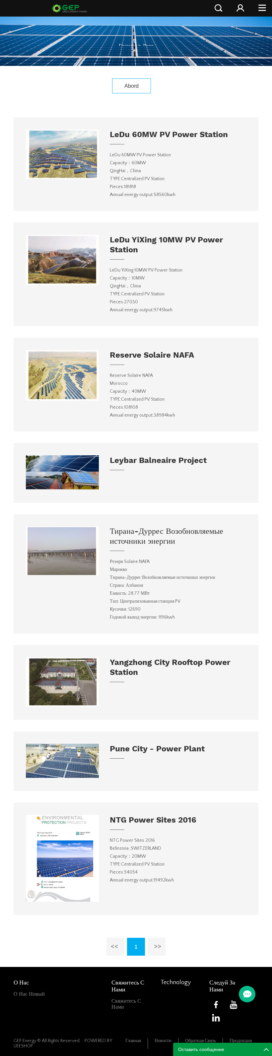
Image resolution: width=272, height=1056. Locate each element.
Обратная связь (200, 1040)
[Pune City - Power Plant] (62, 776)
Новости (163, 1040)
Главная (133, 1040)
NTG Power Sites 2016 (153, 820)
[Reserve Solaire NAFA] (62, 399)
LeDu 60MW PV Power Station (169, 134)
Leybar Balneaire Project (158, 460)
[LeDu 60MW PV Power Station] (62, 177)
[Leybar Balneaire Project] (62, 487)
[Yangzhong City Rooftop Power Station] (62, 705)
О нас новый (29, 994)
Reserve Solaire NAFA (152, 355)
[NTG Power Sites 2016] (62, 900)
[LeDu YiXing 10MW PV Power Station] (62, 283)
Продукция (241, 1040)
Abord (131, 86)
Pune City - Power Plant (157, 748)
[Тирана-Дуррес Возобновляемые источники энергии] (62, 574)
